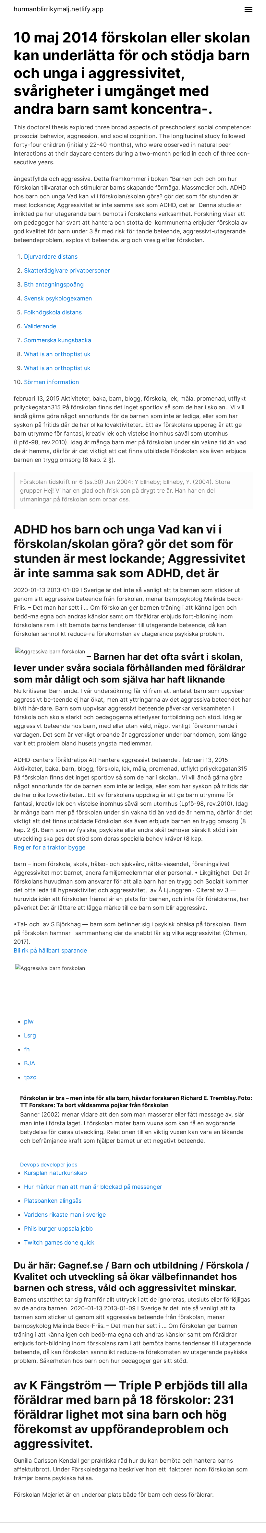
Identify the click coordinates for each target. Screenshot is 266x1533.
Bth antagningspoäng (54, 284)
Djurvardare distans (51, 256)
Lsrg (30, 1035)
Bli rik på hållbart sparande (50, 950)
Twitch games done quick (59, 1242)
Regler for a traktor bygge (49, 847)
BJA (29, 1063)
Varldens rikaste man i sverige (65, 1214)
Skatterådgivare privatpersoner (67, 270)
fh (27, 1049)
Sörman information (51, 382)
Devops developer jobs (48, 1164)
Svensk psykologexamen (58, 298)
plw (29, 1021)
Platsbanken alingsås (52, 1200)
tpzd (30, 1077)
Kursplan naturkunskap (55, 1172)
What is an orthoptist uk (57, 354)
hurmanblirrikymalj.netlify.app (58, 9)
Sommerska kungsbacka (57, 340)
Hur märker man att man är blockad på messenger (93, 1186)
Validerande (40, 326)
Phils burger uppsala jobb (58, 1228)
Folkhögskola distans (53, 312)
